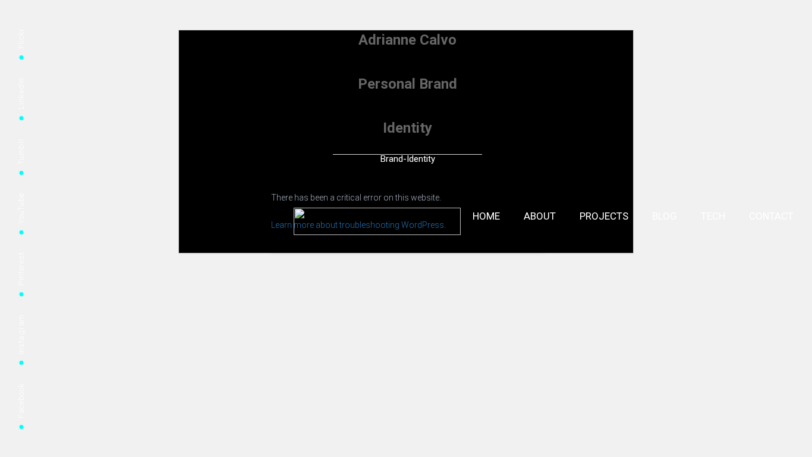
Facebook (21, 400)
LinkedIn (21, 93)
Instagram (21, 334)
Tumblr (21, 151)
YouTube (21, 208)
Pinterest (21, 269)
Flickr (21, 38)
